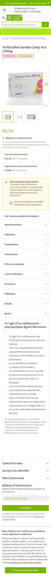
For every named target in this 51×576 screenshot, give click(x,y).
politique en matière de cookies (25, 562)
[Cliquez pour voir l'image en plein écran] (25, 84)
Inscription (25, 508)
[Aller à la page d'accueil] (28, 10)
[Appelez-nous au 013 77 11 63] (3, 17)
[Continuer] (46, 84)
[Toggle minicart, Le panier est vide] (9, 17)
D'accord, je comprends (25, 570)
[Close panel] (48, 3)
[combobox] (22, 24)
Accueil (5, 38)
